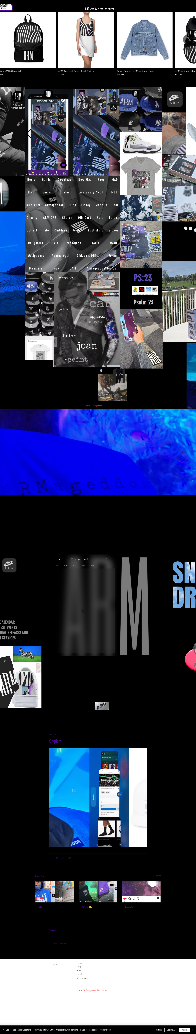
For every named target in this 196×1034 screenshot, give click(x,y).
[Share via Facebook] (50, 858)
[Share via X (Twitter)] (56, 858)
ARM (40, 907)
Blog (79, 970)
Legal (84, 974)
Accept (184, 1029)
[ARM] (54, 891)
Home (80, 962)
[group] (98, 44)
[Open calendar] (72, 559)
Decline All (171, 1029)
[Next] (116, 133)
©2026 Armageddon (94, 405)
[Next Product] (188, 39)
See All (158, 876)
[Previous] (28, 133)
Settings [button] (158, 1029)
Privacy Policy (105, 1029)
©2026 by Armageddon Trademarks (92, 990)
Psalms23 (129, 907)
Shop (79, 966)
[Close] (192, 1030)
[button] (21, 312)
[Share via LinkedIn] (63, 858)
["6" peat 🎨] (98, 891)
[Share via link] (69, 858)
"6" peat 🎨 (87, 907)
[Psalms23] (141, 891)
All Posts (39, 717)
